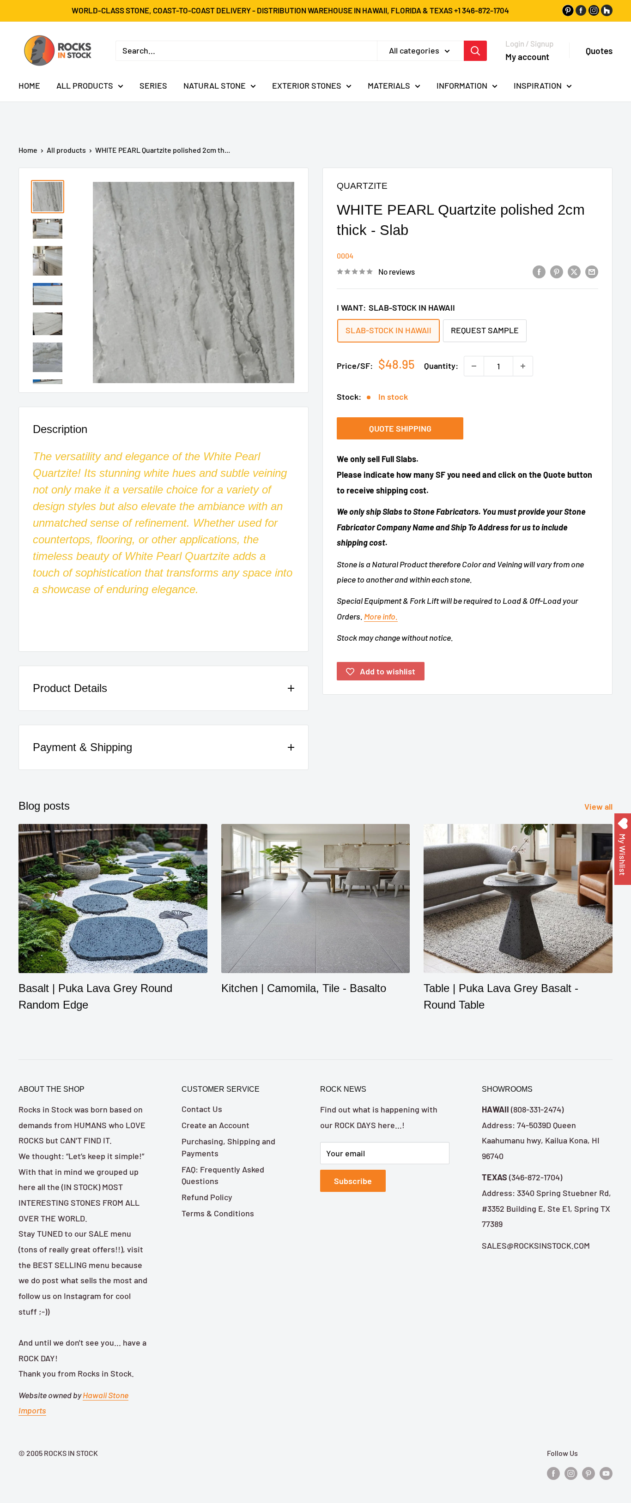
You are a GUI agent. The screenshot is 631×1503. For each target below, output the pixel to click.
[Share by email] (591, 271)
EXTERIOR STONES (306, 85)
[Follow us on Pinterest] (588, 1473)
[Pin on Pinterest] (556, 271)
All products (66, 149)
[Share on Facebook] (539, 271)
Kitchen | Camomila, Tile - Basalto (303, 988)
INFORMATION (462, 85)
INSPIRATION (538, 85)
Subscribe (353, 1181)
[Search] (475, 50)
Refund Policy (207, 1197)
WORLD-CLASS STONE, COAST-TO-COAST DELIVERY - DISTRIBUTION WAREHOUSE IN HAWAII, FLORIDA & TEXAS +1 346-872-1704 (290, 10)
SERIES (153, 85)
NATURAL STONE (214, 85)
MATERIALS (389, 85)
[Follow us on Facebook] (553, 1473)
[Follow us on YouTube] (606, 1473)
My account (527, 56)
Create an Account (215, 1125)
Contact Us (202, 1109)
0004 (345, 255)
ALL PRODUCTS (84, 85)
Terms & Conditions (218, 1213)
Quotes (599, 50)
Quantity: (441, 366)
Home (27, 149)
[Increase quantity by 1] (523, 366)
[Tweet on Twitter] (574, 271)
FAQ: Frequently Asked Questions (223, 1175)
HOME (29, 85)
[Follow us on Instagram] (570, 1473)
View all (599, 806)
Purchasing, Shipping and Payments (228, 1147)
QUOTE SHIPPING (400, 429)
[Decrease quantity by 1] (474, 366)
